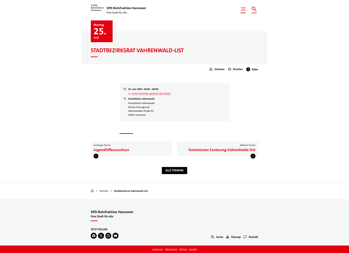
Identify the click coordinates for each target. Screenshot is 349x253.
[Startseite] (92, 191)
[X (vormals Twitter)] (101, 236)
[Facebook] (94, 236)
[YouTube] (115, 236)
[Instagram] (108, 236)
